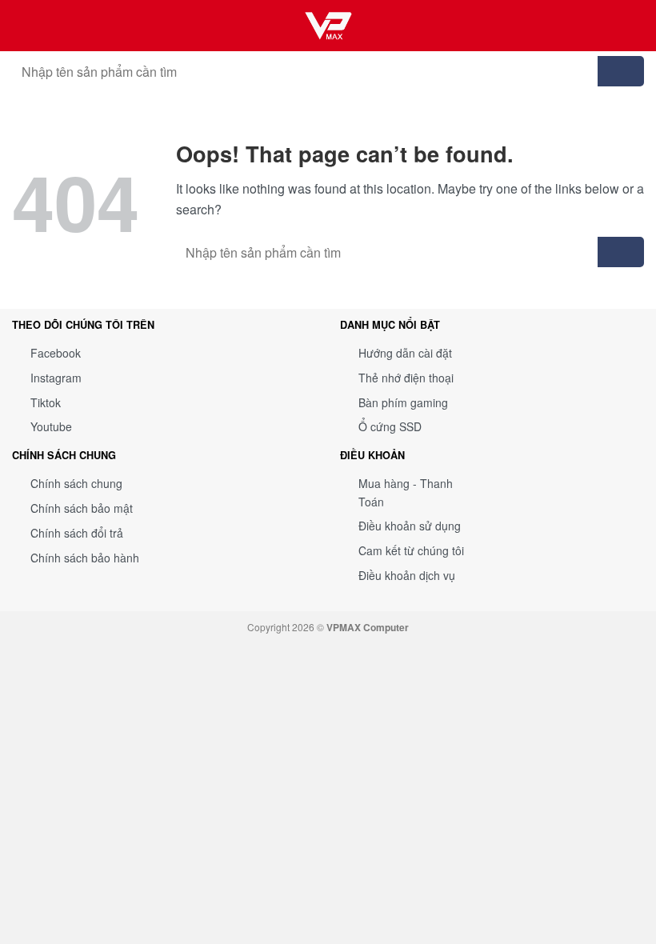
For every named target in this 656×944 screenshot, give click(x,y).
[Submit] (621, 71)
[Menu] (634, 25)
